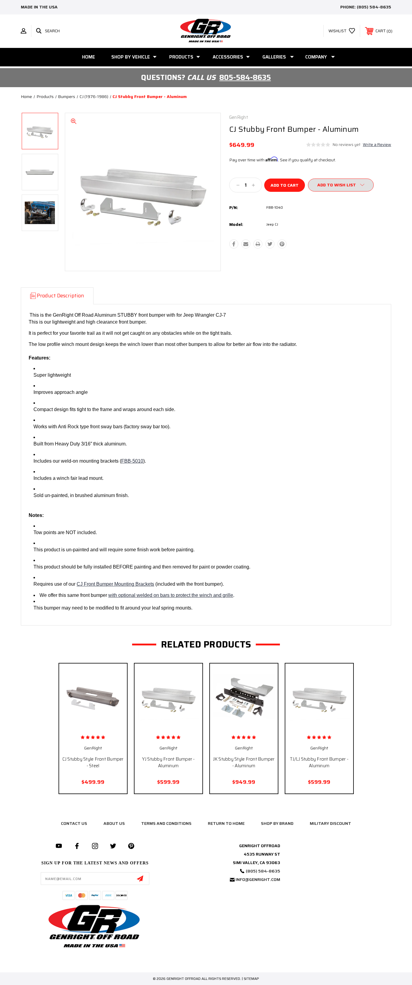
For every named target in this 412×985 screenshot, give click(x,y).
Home (88, 57)
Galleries (274, 57)
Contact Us (74, 823)
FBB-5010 (132, 461)
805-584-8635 (245, 77)
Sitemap (251, 978)
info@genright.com (258, 879)
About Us (114, 823)
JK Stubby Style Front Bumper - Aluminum (244, 762)
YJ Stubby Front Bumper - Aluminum (168, 762)
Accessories (228, 57)
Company (316, 57)
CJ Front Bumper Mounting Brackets (115, 584)
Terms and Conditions (166, 823)
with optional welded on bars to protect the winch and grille (170, 595)
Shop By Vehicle (130, 57)
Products (181, 57)
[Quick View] (86, 726)
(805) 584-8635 (374, 7)
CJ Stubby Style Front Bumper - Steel (93, 762)
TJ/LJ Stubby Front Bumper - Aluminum (319, 762)
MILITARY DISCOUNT (330, 823)
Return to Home (226, 823)
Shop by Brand (277, 823)
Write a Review (377, 144)
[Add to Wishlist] (99, 726)
